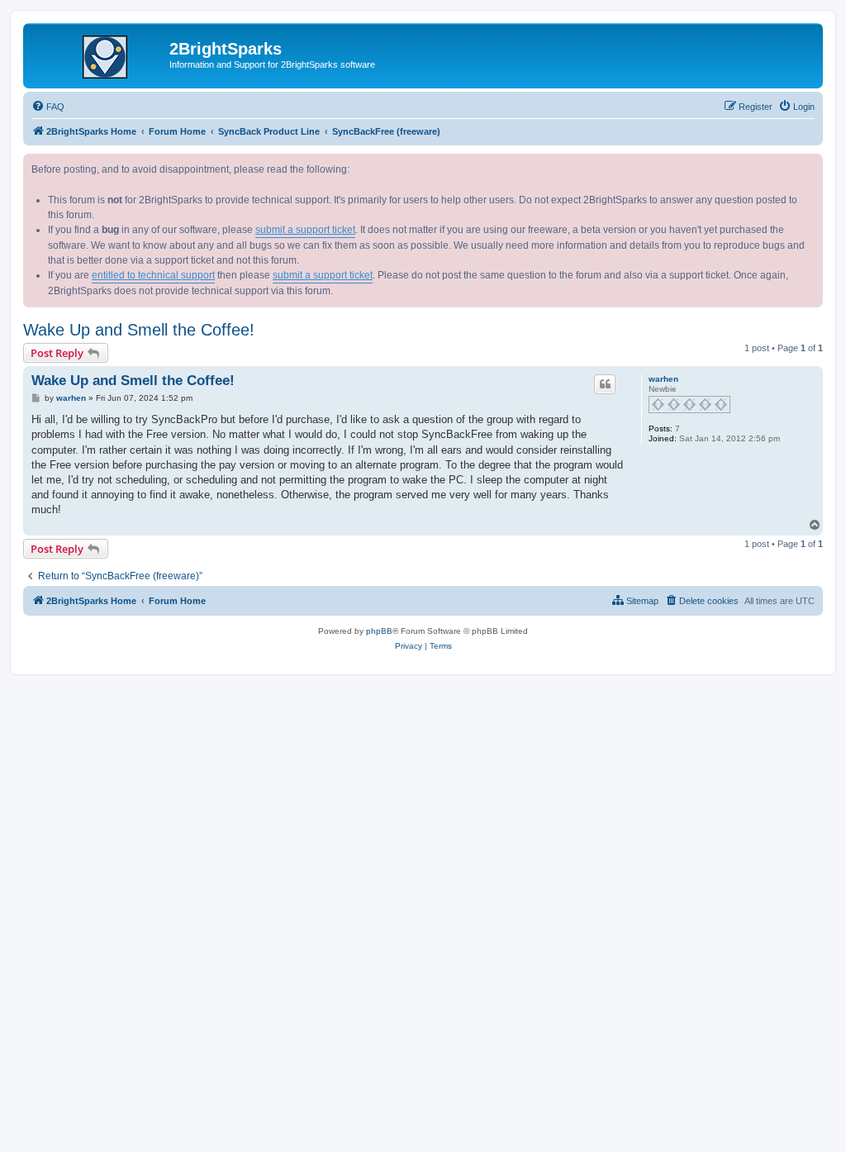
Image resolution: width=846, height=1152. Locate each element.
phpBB (379, 631)
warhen (663, 378)
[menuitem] (47, 107)
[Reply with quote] (604, 384)
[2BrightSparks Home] (98, 53)
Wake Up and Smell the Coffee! (138, 330)
